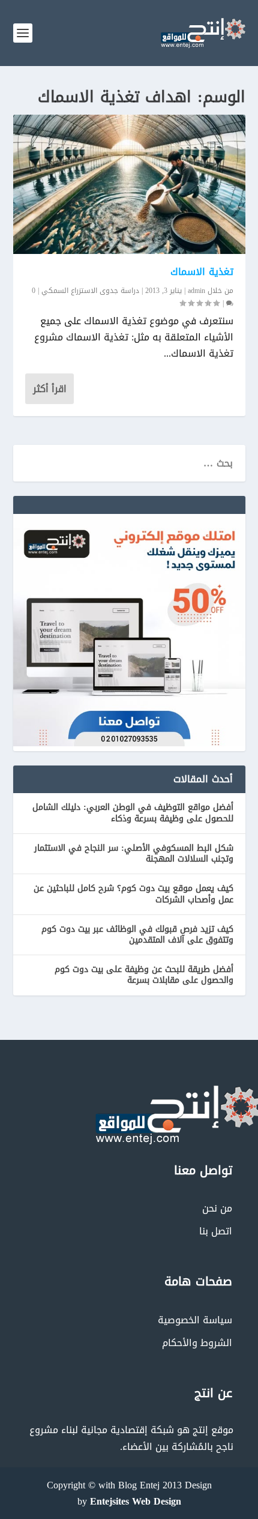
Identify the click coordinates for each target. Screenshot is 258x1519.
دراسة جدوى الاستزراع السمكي (90, 290)
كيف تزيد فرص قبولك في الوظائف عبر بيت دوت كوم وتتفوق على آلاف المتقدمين (137, 934)
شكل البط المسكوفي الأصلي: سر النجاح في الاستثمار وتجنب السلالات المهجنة (133, 853)
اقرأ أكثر (50, 388)
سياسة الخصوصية (195, 1320)
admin (196, 290)
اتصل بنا (215, 1231)
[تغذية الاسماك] (129, 184)
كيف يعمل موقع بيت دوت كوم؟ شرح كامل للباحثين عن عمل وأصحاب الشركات (133, 893)
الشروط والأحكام (197, 1342)
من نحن (217, 1208)
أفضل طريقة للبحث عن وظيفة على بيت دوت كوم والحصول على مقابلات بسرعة (144, 974)
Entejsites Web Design (135, 1501)
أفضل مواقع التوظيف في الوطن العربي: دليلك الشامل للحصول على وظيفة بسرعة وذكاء (132, 812)
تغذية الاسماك (201, 271)
